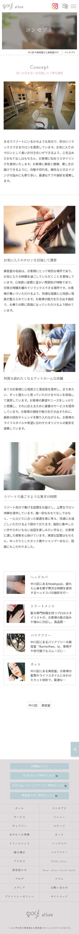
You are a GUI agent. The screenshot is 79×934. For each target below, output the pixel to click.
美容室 (46, 705)
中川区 (33, 705)
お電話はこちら (39, 766)
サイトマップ (59, 897)
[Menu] (73, 6)
